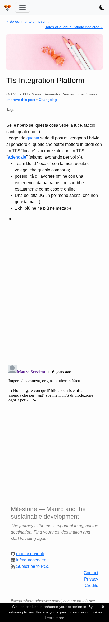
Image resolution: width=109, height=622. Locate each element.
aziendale (17, 157)
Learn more (54, 618)
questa (32, 138)
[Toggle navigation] (22, 7)
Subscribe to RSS (33, 566)
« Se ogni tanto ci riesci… (27, 21)
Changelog (48, 100)
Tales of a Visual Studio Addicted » (74, 27)
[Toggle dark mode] (102, 7)
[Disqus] (54, 291)
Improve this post (20, 100)
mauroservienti (30, 553)
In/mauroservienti (32, 560)
